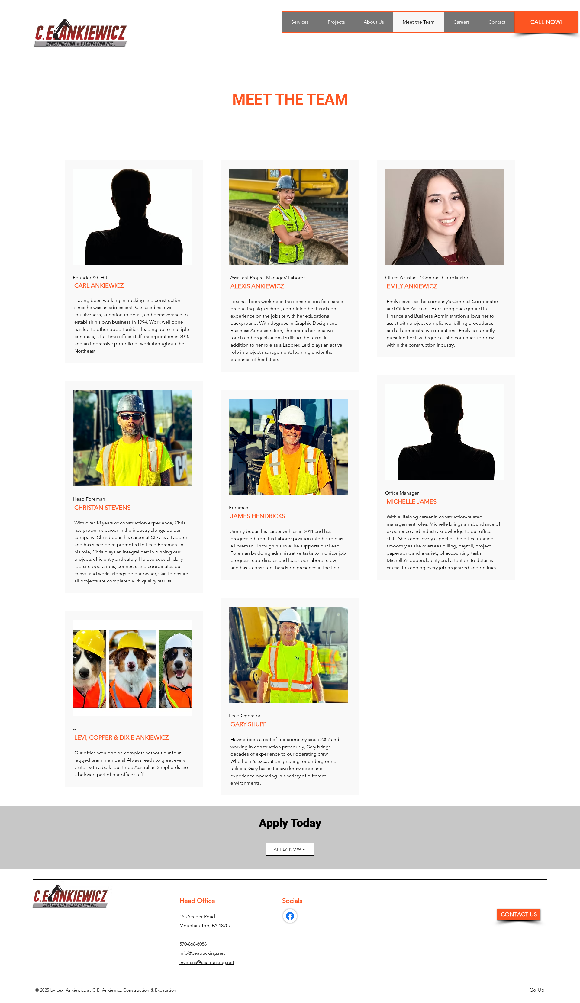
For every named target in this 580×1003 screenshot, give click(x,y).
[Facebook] (290, 916)
